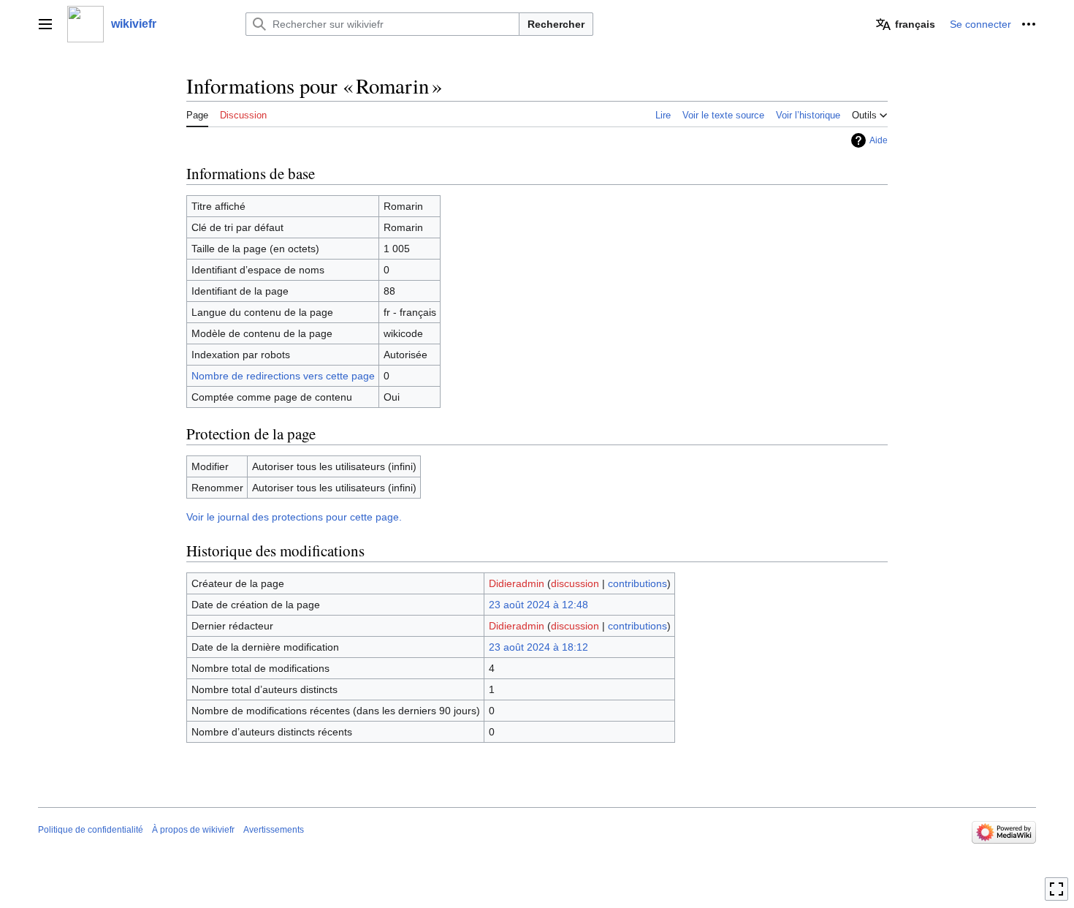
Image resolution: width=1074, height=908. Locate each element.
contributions (637, 583)
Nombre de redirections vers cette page (283, 376)
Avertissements (273, 830)
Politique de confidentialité (90, 830)
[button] (45, 24)
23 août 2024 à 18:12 (538, 647)
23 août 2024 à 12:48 (538, 604)
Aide (878, 140)
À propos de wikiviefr (193, 830)
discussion (575, 583)
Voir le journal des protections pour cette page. (294, 517)
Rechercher (556, 24)
